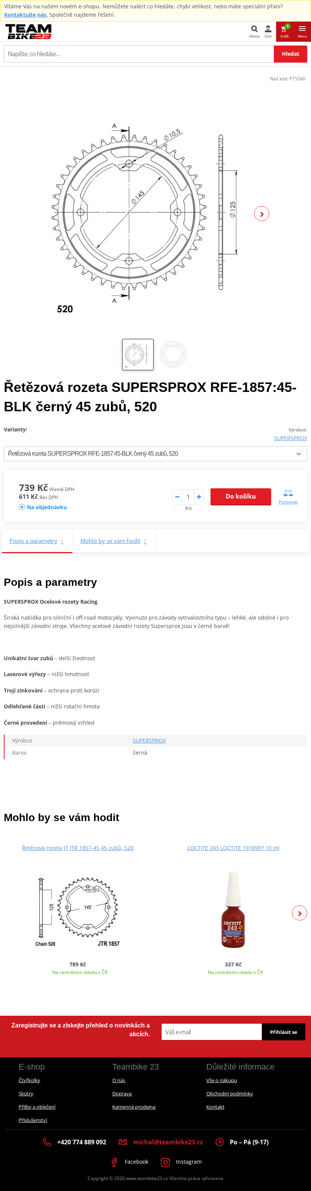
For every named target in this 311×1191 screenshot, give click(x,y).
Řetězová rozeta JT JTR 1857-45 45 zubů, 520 (78, 847)
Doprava (122, 1093)
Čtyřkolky (29, 1080)
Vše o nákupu (221, 1080)
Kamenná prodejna (134, 1106)
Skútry (26, 1093)
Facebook (135, 1161)
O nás (118, 1080)
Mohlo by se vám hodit (110, 540)
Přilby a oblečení (37, 1106)
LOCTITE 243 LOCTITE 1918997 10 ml (233, 847)
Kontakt (215, 1106)
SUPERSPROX (290, 438)
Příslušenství (33, 1120)
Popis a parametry (33, 540)
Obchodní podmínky (229, 1093)
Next (261, 213)
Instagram (188, 1161)
